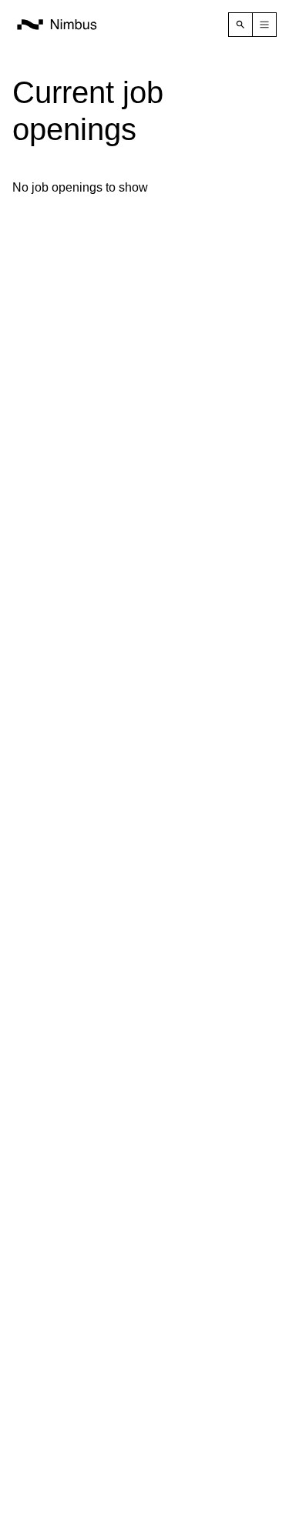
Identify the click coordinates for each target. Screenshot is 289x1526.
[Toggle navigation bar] (264, 24)
